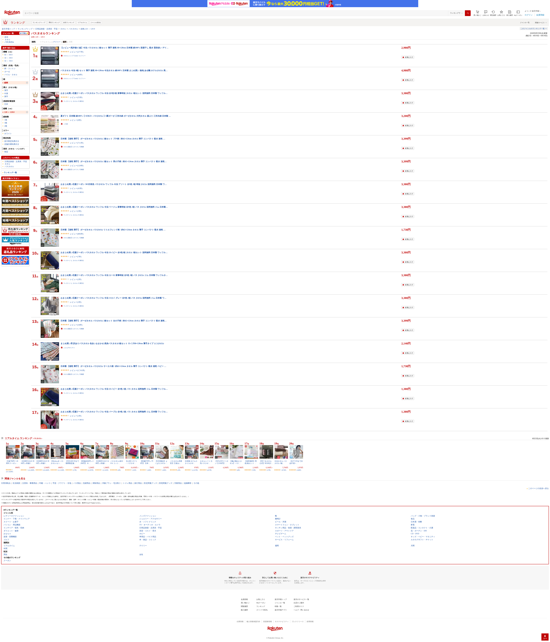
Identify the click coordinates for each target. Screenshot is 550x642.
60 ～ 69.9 (8, 55)
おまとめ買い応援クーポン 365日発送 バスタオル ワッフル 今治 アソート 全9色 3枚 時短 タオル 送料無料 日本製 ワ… (114, 184)
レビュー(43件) (76, 188)
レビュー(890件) (76, 234)
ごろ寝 (65, 124)
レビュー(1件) (75, 416)
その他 (196, 483)
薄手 (6, 90)
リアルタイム (82, 22)
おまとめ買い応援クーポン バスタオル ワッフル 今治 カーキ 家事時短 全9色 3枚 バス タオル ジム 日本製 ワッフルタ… (114, 275)
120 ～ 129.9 (9, 112)
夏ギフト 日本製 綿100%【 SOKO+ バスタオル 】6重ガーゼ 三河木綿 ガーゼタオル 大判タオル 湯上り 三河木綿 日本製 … (116, 116)
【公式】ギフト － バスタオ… (131, 462)
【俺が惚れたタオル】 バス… (236, 462)
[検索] (468, 13)
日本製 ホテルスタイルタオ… (191, 462)
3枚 (5, 123)
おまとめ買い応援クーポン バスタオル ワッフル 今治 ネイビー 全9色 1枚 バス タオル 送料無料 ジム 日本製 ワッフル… (114, 389)
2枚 (5, 126)
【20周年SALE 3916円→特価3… (42, 462)
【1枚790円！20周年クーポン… (12, 462)
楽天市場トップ (8, 29)
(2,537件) (195, 470)
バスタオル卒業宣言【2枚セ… (176, 462)
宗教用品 (178, 483)
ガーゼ (7, 72)
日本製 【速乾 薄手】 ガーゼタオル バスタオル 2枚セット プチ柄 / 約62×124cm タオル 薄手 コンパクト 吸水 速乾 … (113, 138)
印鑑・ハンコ (44, 483)
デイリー (57, 42)
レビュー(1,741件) (77, 370)
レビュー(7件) (75, 257)
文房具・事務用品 (29, 483)
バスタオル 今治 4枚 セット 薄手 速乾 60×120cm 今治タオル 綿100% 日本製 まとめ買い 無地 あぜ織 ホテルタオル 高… (114, 70)
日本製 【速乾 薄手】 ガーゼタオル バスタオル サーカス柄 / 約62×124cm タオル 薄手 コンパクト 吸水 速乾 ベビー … (113, 366)
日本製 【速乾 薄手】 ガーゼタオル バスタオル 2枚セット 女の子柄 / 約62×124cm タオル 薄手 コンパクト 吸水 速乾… (114, 320)
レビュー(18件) (76, 325)
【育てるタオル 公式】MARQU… (266, 462)
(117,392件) (9, 471)
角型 (6, 152)
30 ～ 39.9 (8, 58)
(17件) (75, 470)
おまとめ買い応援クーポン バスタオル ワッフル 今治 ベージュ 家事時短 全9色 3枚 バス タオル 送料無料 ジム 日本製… (114, 207)
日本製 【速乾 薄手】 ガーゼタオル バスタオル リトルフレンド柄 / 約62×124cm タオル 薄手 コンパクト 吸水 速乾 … (113, 229)
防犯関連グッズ (165, 483)
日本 (6, 104)
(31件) (134, 470)
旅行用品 (138, 483)
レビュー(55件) (76, 97)
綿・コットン (9, 68)
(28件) (164, 470)
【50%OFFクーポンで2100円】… (221, 462)
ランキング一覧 (10, 172)
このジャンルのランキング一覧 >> (533, 29)
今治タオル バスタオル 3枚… (280, 462)
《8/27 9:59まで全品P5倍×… (296, 462)
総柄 (6, 83)
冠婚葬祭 (187, 483)
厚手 (6, 96)
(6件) (238, 470)
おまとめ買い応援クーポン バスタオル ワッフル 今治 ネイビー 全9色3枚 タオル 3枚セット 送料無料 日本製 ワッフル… (114, 252)
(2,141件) (105, 470)
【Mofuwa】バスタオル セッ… (57, 462)
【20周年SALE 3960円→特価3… (27, 462)
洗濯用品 (86, 483)
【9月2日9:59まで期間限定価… (72, 462)
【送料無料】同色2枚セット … (251, 462)
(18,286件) (46, 470)
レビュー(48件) (76, 75)
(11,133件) (61, 470)
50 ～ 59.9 (8, 61)
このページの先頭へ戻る (538, 488)
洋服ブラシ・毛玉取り (111, 483)
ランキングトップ (39, 22)
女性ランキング (68, 22)
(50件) (149, 470)
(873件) (284, 470)
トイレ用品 (127, 483)
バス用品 (77, 483)
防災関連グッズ (150, 483)
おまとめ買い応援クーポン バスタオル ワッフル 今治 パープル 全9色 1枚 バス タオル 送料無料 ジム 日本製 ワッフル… (114, 411)
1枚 (5, 120)
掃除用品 (96, 483)
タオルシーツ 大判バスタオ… (206, 462)
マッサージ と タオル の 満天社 (73, 101)
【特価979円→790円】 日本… (146, 462)
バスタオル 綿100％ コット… (116, 462)
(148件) (299, 470)
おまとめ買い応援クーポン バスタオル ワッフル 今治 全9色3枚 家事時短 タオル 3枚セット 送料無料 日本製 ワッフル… (114, 93)
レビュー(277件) (76, 52)
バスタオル (73, 29)
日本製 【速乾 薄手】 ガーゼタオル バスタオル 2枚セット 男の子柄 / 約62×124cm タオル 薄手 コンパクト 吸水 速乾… (114, 161)
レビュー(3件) (75, 302)
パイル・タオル (10, 75)
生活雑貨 (16, 483)
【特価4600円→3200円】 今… (86, 462)
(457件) (209, 470)
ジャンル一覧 (525, 22)
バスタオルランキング (45, 33)
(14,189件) (31, 470)
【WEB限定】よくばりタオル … (161, 462)
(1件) (178, 470)
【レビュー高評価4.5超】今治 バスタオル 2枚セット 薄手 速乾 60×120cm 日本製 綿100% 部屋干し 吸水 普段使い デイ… (114, 48)
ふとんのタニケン (69, 347)
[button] (486, 13)
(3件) (119, 470)
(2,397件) (90, 470)
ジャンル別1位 (96, 22)
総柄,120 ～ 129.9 (88, 29)
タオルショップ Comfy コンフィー (74, 56)
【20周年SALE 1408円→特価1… (102, 462)
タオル (63, 29)
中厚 (6, 93)
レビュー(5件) (75, 211)
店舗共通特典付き (11, 144)
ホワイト (8, 133)
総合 (6, 37)
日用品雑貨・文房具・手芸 (46, 29)
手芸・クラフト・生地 (62, 483)
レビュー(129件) (76, 166)
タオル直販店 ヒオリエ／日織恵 (73, 147)
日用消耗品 (5, 483)
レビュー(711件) (76, 143)
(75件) (254, 470)
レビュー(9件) (75, 120)
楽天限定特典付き (11, 141)
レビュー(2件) (75, 279)
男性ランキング (54, 22)
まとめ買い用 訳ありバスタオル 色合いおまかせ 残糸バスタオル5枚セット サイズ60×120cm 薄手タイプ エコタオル (112, 343)
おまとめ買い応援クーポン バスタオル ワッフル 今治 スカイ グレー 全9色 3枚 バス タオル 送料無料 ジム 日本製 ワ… (113, 298)
